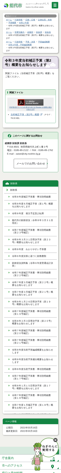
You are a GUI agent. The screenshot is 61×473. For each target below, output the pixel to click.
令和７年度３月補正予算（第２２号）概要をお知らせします (32, 283)
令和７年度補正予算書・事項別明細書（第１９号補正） (31, 312)
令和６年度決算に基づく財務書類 (29, 256)
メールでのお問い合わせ (30, 163)
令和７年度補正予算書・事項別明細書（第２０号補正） (31, 332)
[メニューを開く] (55, 5)
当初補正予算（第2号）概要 (25, 114)
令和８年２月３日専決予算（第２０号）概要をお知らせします (32, 322)
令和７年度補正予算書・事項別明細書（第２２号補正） (31, 274)
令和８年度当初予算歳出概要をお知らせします (32, 360)
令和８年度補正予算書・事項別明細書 (31, 197)
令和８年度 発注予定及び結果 (28, 213)
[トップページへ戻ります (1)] (13, 5)
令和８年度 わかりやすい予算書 (29, 249)
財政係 (13, 183)
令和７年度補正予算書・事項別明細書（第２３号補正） (31, 231)
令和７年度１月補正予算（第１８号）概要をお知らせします (32, 406)
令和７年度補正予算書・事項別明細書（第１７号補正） (31, 377)
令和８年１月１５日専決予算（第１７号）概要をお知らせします (31, 387)
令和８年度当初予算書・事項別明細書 (31, 369)
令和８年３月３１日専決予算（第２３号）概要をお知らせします (31, 241)
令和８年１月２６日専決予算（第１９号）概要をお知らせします (31, 303)
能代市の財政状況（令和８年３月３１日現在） (32, 221)
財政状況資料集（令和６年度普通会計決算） (32, 264)
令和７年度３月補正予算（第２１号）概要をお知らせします (32, 293)
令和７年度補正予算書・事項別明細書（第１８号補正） (31, 396)
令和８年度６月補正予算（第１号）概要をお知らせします (32, 205)
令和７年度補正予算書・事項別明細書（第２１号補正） (31, 341)
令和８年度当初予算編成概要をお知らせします (32, 351)
